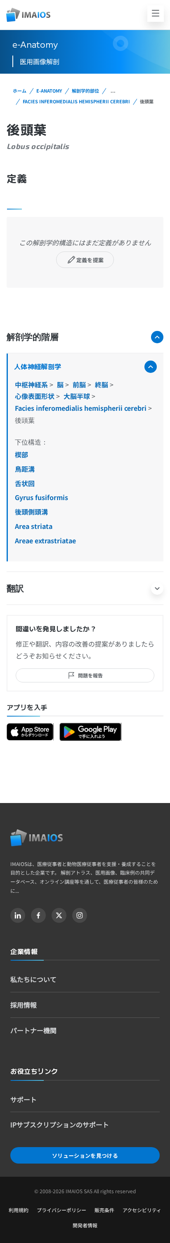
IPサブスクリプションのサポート (59, 1124)
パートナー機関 (33, 1030)
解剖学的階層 (33, 336)
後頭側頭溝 (31, 512)
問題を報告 (90, 675)
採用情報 (23, 1005)
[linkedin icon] (17, 915)
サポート (23, 1099)
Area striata (33, 526)
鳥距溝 (25, 469)
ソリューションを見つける (85, 1155)
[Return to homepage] (36, 837)
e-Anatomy (49, 90)
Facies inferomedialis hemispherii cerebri (76, 101)
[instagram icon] (79, 915)
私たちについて (33, 979)
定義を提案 (90, 260)
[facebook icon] (38, 915)
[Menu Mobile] (155, 13)
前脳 (80, 384)
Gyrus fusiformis (41, 497)
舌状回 (25, 483)
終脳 (102, 384)
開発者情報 (85, 1225)
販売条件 (104, 1209)
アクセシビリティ (142, 1209)
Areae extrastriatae (45, 540)
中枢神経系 (32, 384)
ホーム (19, 90)
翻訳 (15, 588)
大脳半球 (78, 396)
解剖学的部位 (85, 90)
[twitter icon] (59, 915)
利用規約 (18, 1209)
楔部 (21, 454)
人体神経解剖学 (37, 366)
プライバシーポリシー (61, 1209)
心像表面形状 (35, 396)
